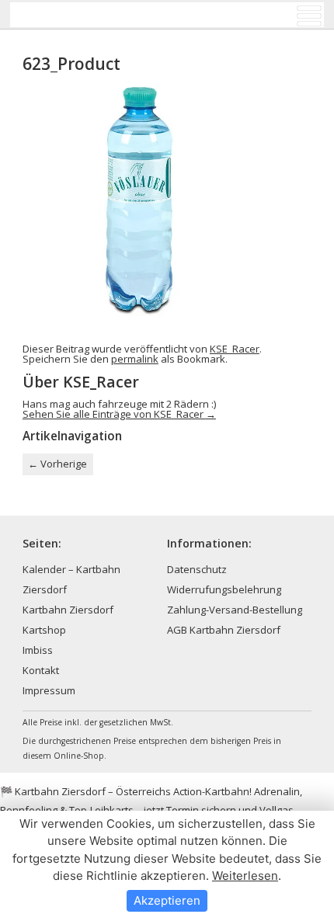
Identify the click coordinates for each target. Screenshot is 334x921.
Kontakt (41, 670)
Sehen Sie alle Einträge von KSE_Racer (119, 414)
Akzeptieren (167, 900)
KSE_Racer (234, 349)
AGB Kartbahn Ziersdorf (223, 630)
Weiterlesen (245, 875)
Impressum (49, 690)
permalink (134, 359)
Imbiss (38, 650)
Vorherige (57, 464)
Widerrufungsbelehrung (224, 589)
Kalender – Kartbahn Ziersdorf (71, 579)
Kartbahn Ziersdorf (68, 610)
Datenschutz (197, 569)
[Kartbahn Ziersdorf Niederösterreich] (88, 14)
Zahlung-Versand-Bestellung (234, 610)
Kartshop (44, 630)
